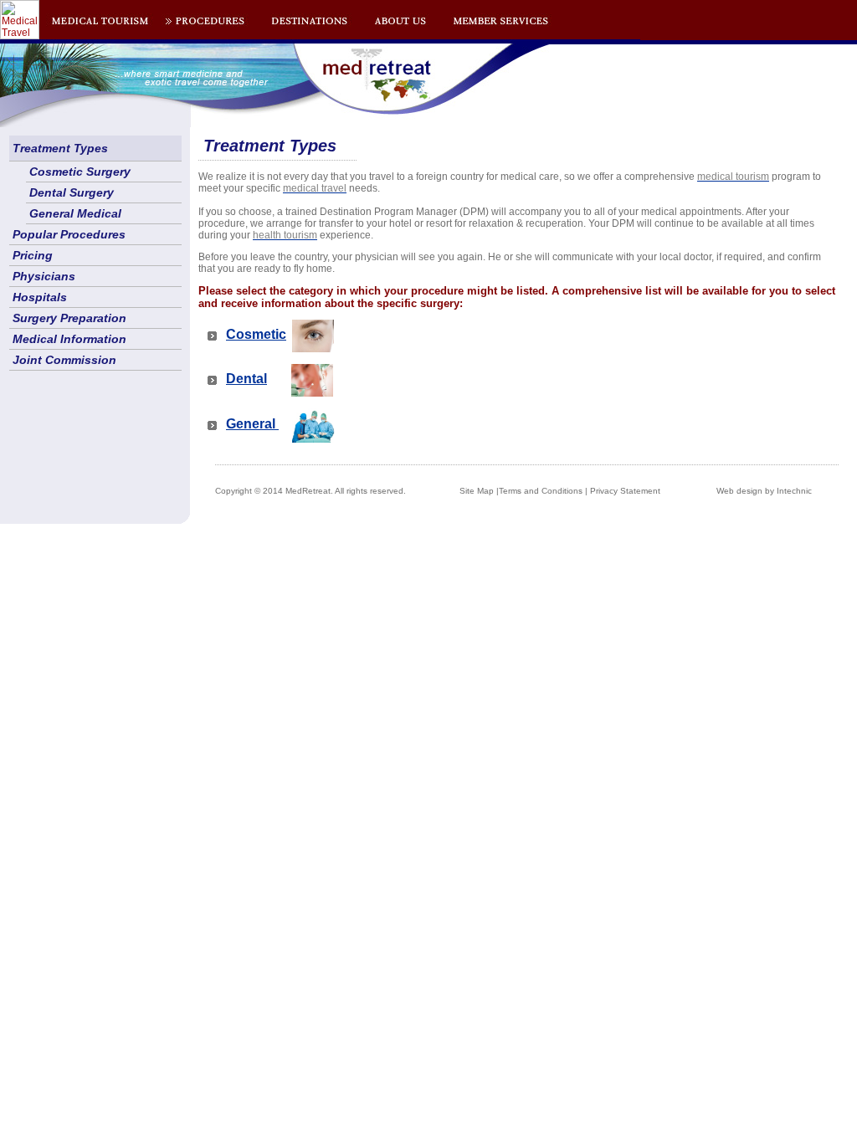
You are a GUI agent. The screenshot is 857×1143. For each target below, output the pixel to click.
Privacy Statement (625, 490)
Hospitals (40, 297)
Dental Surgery (71, 192)
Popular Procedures (69, 234)
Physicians (44, 276)
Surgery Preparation (69, 318)
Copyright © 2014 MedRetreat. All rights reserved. (310, 490)
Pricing (33, 255)
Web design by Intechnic (764, 490)
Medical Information (69, 339)
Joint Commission (64, 359)
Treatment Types (60, 148)
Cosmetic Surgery (80, 171)
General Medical (75, 213)
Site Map (476, 490)
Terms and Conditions (540, 490)
